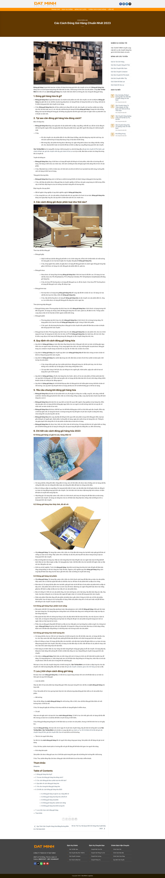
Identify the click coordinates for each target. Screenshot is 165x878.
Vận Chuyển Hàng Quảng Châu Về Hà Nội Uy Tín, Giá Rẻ (123, 117)
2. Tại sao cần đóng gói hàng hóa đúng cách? (49, 777)
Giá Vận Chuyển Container (119, 71)
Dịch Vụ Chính (67, 9)
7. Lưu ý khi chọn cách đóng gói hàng (46, 810)
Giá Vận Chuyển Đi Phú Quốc (120, 75)
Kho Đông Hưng (120, 133)
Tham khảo (38, 813)
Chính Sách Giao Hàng (97, 9)
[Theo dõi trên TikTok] (38, 863)
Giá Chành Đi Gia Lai (117, 85)
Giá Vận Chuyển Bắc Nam (119, 68)
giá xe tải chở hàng (89, 666)
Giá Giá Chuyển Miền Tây (119, 78)
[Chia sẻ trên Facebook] (63, 819)
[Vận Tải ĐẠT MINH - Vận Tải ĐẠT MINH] (45, 4)
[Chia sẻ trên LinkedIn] (76, 819)
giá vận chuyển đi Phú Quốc (93, 149)
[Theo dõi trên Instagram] (123, 3)
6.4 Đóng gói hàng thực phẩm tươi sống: (53, 803)
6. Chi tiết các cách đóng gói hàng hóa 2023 (48, 789)
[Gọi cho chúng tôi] (41, 863)
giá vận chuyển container (74, 666)
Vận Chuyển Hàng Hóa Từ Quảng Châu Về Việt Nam (122, 126)
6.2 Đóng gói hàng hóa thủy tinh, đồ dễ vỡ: (54, 797)
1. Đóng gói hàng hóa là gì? (43, 774)
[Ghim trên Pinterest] (72, 819)
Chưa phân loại (82, 20)
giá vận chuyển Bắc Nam (54, 732)
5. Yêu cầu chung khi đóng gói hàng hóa (47, 786)
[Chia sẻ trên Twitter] (66, 819)
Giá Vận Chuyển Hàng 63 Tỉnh (120, 65)
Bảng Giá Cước (81, 9)
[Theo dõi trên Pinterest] (44, 863)
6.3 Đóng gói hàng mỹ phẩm (49, 800)
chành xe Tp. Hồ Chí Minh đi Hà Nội (84, 730)
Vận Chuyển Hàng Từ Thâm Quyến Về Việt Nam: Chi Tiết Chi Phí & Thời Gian (122, 108)
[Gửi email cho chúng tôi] (129, 3)
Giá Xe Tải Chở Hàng (117, 61)
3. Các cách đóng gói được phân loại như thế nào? (50, 780)
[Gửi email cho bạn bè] (69, 819)
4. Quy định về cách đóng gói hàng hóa (47, 783)
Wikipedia (37, 766)
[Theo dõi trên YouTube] (47, 863)
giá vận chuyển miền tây (52, 151)
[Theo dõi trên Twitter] (126, 3)
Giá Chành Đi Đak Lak (118, 81)
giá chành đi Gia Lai (66, 151)
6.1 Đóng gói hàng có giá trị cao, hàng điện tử (55, 794)
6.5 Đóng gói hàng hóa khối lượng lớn (53, 806)
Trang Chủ (55, 9)
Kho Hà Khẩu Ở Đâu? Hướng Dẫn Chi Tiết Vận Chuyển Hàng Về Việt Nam (123, 97)
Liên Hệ (111, 9)
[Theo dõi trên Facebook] (120, 3)
